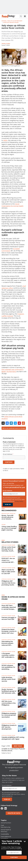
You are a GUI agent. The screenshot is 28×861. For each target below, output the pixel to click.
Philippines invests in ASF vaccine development (9, 727)
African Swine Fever (11, 22)
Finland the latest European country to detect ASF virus (9, 631)
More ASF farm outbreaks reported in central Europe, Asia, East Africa (9, 607)
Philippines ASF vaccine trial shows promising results (8, 583)
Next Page (18, 746)
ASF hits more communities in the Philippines (9, 703)
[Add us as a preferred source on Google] (23, 423)
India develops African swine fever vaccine (9, 679)
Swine (4, 524)
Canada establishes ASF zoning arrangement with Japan (13, 738)
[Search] (20, 16)
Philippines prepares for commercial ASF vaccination (9, 715)
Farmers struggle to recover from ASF (9, 618)
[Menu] (24, 16)
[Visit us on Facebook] (2, 808)
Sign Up (8, 504)
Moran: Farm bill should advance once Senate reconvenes (7, 517)
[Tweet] (15, 423)
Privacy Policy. (19, 501)
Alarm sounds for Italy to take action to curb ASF (8, 571)
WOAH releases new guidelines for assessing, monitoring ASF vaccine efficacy (8, 667)
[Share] (7, 423)
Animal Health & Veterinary (12, 21)
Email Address (8, 454)
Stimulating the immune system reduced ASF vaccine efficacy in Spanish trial (8, 643)
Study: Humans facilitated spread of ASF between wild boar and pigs (9, 691)
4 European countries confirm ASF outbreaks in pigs (8, 655)
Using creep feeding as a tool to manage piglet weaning (9, 528)
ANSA (5, 140)
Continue (14, 857)
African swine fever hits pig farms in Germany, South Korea (9, 549)
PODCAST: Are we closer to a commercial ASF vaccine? (8, 560)
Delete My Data (14, 813)
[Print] (3, 423)
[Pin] (19, 423)
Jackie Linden (6, 43)
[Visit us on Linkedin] (5, 808)
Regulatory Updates (8, 513)
